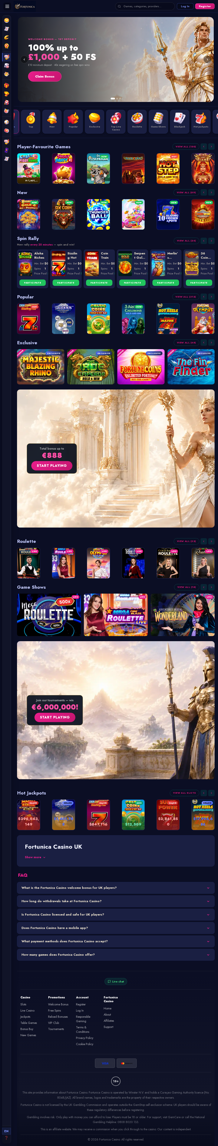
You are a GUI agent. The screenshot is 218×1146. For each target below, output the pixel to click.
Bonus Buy (26, 1029)
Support (108, 1027)
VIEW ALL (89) (186, 192)
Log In (185, 6)
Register (205, 6)
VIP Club (53, 1023)
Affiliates (109, 1021)
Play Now (42, 76)
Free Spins (54, 1010)
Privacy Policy (84, 1038)
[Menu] (7, 6)
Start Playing (52, 465)
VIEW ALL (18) (186, 587)
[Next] (207, 59)
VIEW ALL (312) (185, 296)
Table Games (28, 1023)
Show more (33, 857)
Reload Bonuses (58, 1017)
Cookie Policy (84, 1044)
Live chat (118, 981)
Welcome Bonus (58, 1004)
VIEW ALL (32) (186, 541)
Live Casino (27, 1010)
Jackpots (25, 1017)
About (107, 1014)
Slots (23, 1004)
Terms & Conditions (82, 1029)
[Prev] (24, 59)
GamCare (174, 1117)
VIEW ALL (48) (186, 342)
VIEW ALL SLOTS (184, 793)
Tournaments (56, 1029)
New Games (28, 1035)
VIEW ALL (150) (186, 146)
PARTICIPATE (32, 282)
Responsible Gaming (83, 1019)
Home (107, 1008)
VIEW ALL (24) (186, 240)
